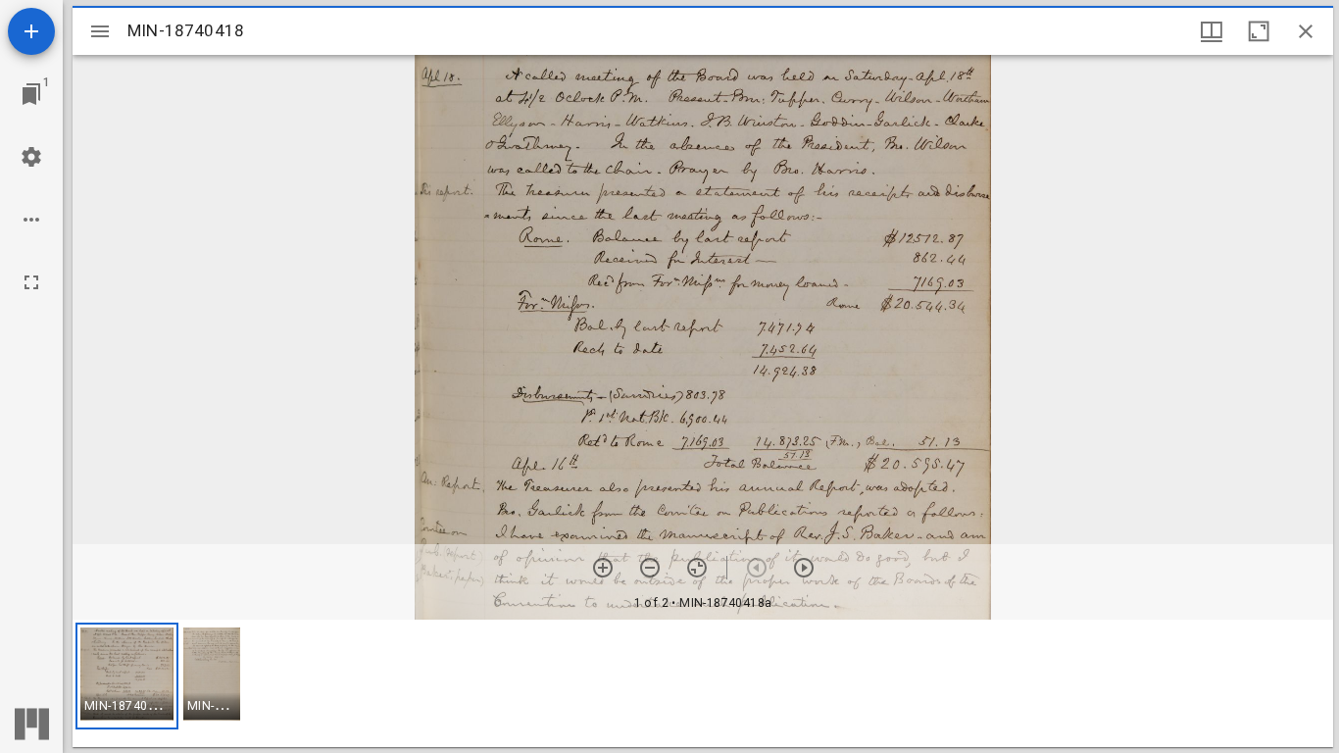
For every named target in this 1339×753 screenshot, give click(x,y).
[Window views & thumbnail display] (1211, 31)
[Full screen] (31, 282)
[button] (127, 676)
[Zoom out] (649, 567)
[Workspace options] (31, 219)
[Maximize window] (1258, 31)
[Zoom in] (602, 567)
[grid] (703, 683)
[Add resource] (31, 31)
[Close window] (1305, 31)
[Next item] (803, 567)
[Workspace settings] (31, 156)
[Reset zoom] (696, 567)
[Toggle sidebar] (100, 31)
